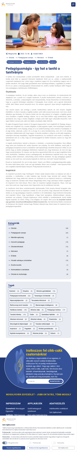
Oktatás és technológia (19, 274)
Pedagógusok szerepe (25, 58)
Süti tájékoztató (63, 448)
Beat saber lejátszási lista (37, 415)
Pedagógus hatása (29, 62)
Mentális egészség (17, 237)
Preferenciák (37, 443)
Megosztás (12, 54)
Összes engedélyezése (14, 448)
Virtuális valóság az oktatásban (21, 260)
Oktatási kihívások (17, 247)
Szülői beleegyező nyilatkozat (34, 410)
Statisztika (60, 443)
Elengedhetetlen (13, 443)
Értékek (50, 58)
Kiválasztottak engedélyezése (38, 448)
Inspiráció (53, 62)
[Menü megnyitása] (73, 4)
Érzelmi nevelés (16, 265)
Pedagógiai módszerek (14, 62)
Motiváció (40, 58)
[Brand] (38, 420)
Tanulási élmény (43, 62)
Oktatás (11, 58)
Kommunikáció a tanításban (20, 270)
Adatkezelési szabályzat (58, 409)
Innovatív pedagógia (17, 242)
